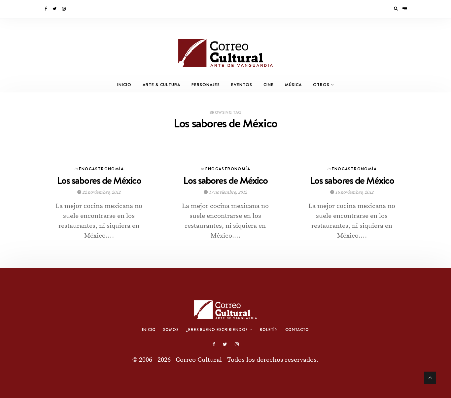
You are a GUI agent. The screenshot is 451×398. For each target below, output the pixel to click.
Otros (321, 84)
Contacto (297, 329)
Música (293, 84)
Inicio (124, 84)
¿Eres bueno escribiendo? (217, 329)
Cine (268, 84)
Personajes (205, 84)
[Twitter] (55, 9)
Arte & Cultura (161, 84)
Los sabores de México (99, 180)
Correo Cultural (199, 360)
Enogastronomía (101, 169)
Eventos (241, 84)
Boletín (269, 329)
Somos (171, 329)
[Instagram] (64, 9)
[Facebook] (46, 9)
